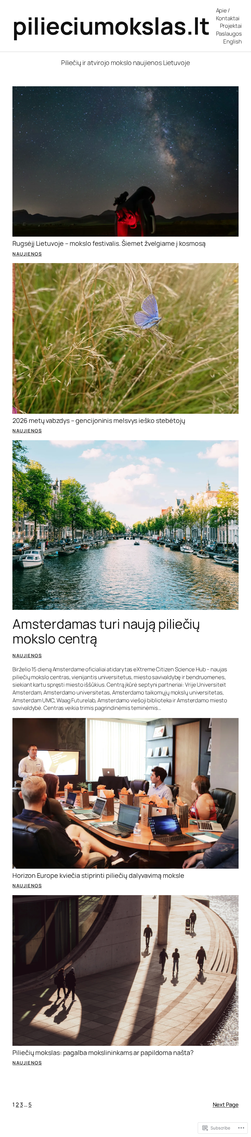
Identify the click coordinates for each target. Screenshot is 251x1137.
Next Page (226, 1104)
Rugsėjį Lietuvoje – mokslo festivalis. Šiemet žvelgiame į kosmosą (109, 243)
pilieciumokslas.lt (110, 25)
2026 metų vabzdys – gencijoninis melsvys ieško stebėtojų (98, 420)
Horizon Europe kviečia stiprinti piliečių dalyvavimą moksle (98, 875)
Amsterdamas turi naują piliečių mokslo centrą (106, 631)
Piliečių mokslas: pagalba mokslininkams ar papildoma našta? (102, 1052)
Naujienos (27, 254)
